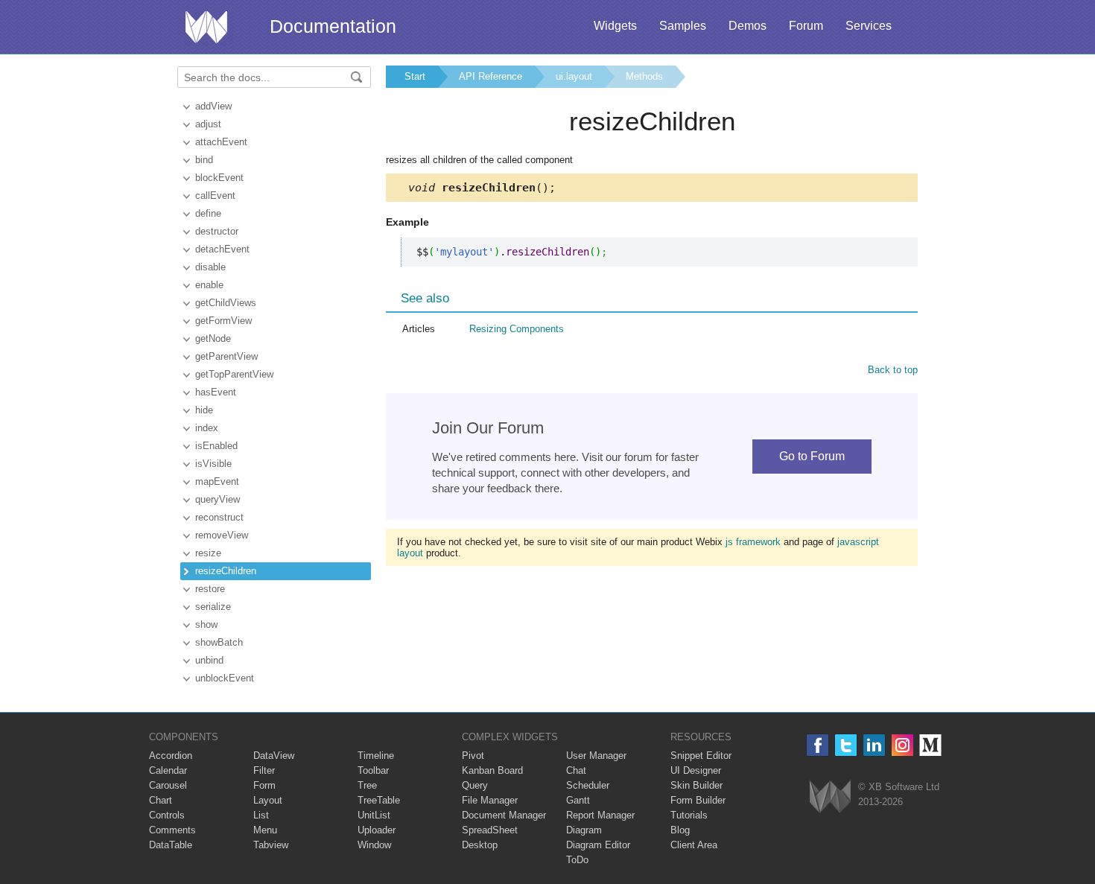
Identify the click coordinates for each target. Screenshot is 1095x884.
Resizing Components (516, 328)
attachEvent (221, 141)
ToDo (577, 859)
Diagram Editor (598, 844)
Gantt (578, 800)
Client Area (693, 844)
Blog (680, 830)
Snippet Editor (700, 755)
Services (868, 25)
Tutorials (689, 815)
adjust (208, 124)
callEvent (215, 195)
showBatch (219, 642)
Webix (830, 796)
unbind (209, 660)
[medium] (930, 745)
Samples (682, 25)
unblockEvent (224, 678)
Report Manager (600, 815)
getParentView (226, 356)
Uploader (377, 830)
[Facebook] (817, 745)
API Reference (490, 76)
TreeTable (379, 800)
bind (204, 159)
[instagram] (902, 745)
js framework (753, 541)
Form (264, 785)
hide (204, 410)
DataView (273, 755)
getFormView (223, 320)
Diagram (584, 830)
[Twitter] (845, 745)
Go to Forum (812, 456)
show (206, 624)
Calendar (168, 770)
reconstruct (219, 517)
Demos (747, 25)
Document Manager (504, 815)
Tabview (270, 844)
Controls (167, 815)
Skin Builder (696, 785)
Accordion (170, 755)
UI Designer (695, 770)
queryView (217, 499)
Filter (264, 770)
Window (374, 844)
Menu (265, 830)
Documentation (333, 26)
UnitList (374, 815)
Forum (806, 25)
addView (213, 106)
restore (210, 588)
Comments (172, 830)
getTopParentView (234, 374)
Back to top (893, 369)
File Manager (490, 800)
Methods (644, 76)
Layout (267, 800)
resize (208, 553)
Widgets (615, 25)
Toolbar (373, 770)
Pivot (473, 755)
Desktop (480, 844)
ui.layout (574, 76)
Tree (367, 785)
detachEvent (222, 249)
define (208, 213)
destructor (216, 231)
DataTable (170, 844)
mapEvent (217, 481)
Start (414, 76)
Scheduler (587, 785)
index (206, 427)
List (261, 815)
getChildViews (225, 302)
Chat (576, 770)
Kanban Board (492, 770)
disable (210, 267)
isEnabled (216, 445)
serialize (213, 606)
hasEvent (215, 392)
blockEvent (219, 177)
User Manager (596, 755)
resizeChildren (225, 570)
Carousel (168, 785)
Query (475, 785)
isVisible (213, 463)
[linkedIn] (874, 745)
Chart (160, 800)
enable (209, 284)
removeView (221, 535)
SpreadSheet (490, 830)
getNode (213, 338)
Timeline (376, 755)
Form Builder (698, 800)
